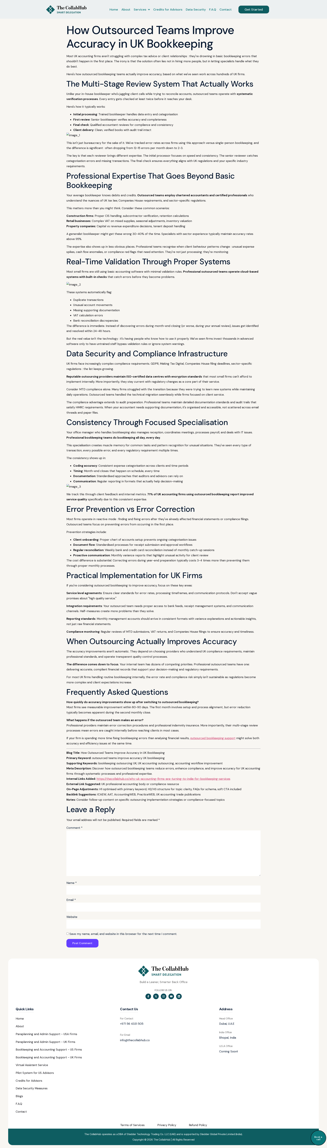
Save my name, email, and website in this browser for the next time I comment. (123, 934)
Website (71, 917)
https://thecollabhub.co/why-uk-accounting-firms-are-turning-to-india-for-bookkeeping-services (163, 779)
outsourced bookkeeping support (212, 738)
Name (71, 883)
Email (71, 900)
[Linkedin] (179, 996)
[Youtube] (171, 996)
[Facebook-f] (148, 996)
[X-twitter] (156, 996)
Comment (74, 828)
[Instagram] (163, 996)
